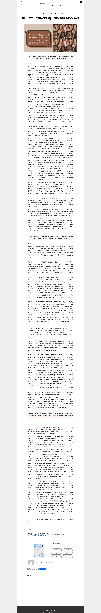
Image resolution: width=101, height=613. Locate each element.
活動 (62, 13)
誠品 (56, 553)
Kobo (68, 556)
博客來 (67, 549)
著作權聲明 (53, 610)
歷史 (55, 13)
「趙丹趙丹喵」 (47, 533)
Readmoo (57, 556)
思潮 (51, 13)
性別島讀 (56, 22)
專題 (47, 13)
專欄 (58, 13)
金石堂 (67, 553)
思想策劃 (43, 13)
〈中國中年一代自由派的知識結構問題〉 (39, 535)
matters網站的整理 (42, 531)
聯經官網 (56, 549)
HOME (39, 13)
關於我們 (47, 610)
